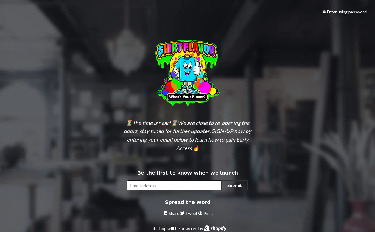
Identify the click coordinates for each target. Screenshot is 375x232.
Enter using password (346, 11)
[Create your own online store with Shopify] (215, 228)
